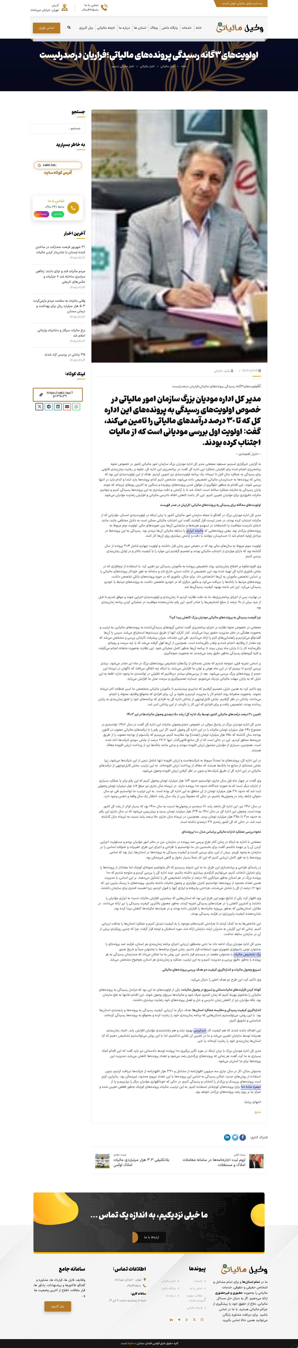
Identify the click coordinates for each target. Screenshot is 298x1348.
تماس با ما (196, 1288)
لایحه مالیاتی (195, 1308)
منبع (258, 1112)
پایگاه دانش (168, 1288)
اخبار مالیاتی (168, 66)
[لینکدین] (227, 1137)
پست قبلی (239, 1155)
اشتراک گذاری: (259, 1137)
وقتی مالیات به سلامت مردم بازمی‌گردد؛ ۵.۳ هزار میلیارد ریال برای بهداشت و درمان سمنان (59, 306)
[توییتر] (235, 1137)
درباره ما (171, 1296)
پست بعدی (120, 1155)
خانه (183, 66)
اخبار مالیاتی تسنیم (123, 66)
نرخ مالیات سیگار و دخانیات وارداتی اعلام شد (61, 333)
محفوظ (131, 1343)
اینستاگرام (41, 214)
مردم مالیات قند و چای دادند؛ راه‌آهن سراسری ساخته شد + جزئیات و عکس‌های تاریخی (60, 276)
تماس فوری (46, 27)
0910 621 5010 (54, 207)
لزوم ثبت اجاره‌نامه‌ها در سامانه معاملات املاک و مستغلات (214, 1162)
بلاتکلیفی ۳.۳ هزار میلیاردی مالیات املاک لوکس (141, 1162)
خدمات (198, 1281)
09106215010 (134, 1286)
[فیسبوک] (242, 1137)
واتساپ (58, 214)
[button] (58, 395)
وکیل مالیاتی (222, 371)
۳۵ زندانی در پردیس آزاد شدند (64, 354)
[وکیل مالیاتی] (240, 28)
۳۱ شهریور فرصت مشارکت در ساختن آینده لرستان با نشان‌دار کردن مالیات (60, 250)
